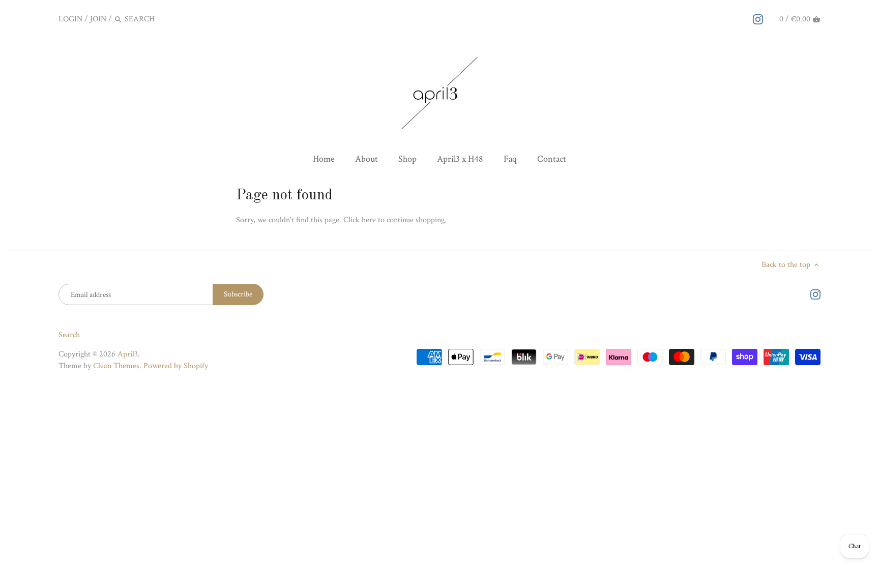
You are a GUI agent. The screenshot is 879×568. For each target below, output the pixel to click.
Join (98, 19)
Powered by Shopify (175, 366)
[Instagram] (758, 18)
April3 (128, 354)
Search (69, 335)
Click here (359, 220)
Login (70, 19)
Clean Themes (116, 366)
